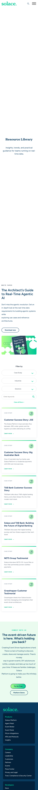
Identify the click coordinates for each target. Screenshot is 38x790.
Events (7, 766)
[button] (19, 372)
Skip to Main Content (10, 7)
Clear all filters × (19, 402)
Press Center (9, 769)
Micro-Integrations (12, 733)
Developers (9, 785)
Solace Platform (11, 720)
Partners (8, 762)
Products (8, 717)
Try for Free (18, 686)
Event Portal (9, 730)
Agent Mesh (9, 723)
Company (9, 749)
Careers (8, 752)
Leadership (9, 756)
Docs (7, 788)
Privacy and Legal (11, 772)
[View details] (9, 3)
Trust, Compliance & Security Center (18, 776)
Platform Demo (19, 693)
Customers (9, 759)
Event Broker (9, 727)
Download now (10, 330)
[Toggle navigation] (33, 3)
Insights (8, 740)
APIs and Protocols (11, 737)
